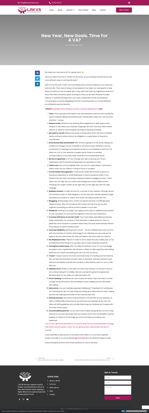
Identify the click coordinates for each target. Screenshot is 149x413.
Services (69, 10)
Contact (103, 10)
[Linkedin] (129, 2)
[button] (37, 73)
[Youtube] (27, 399)
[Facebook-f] (19, 399)
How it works (83, 10)
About (60, 10)
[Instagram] (23, 399)
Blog (94, 10)
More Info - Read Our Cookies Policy (136, 411)
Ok (123, 411)
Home (51, 10)
